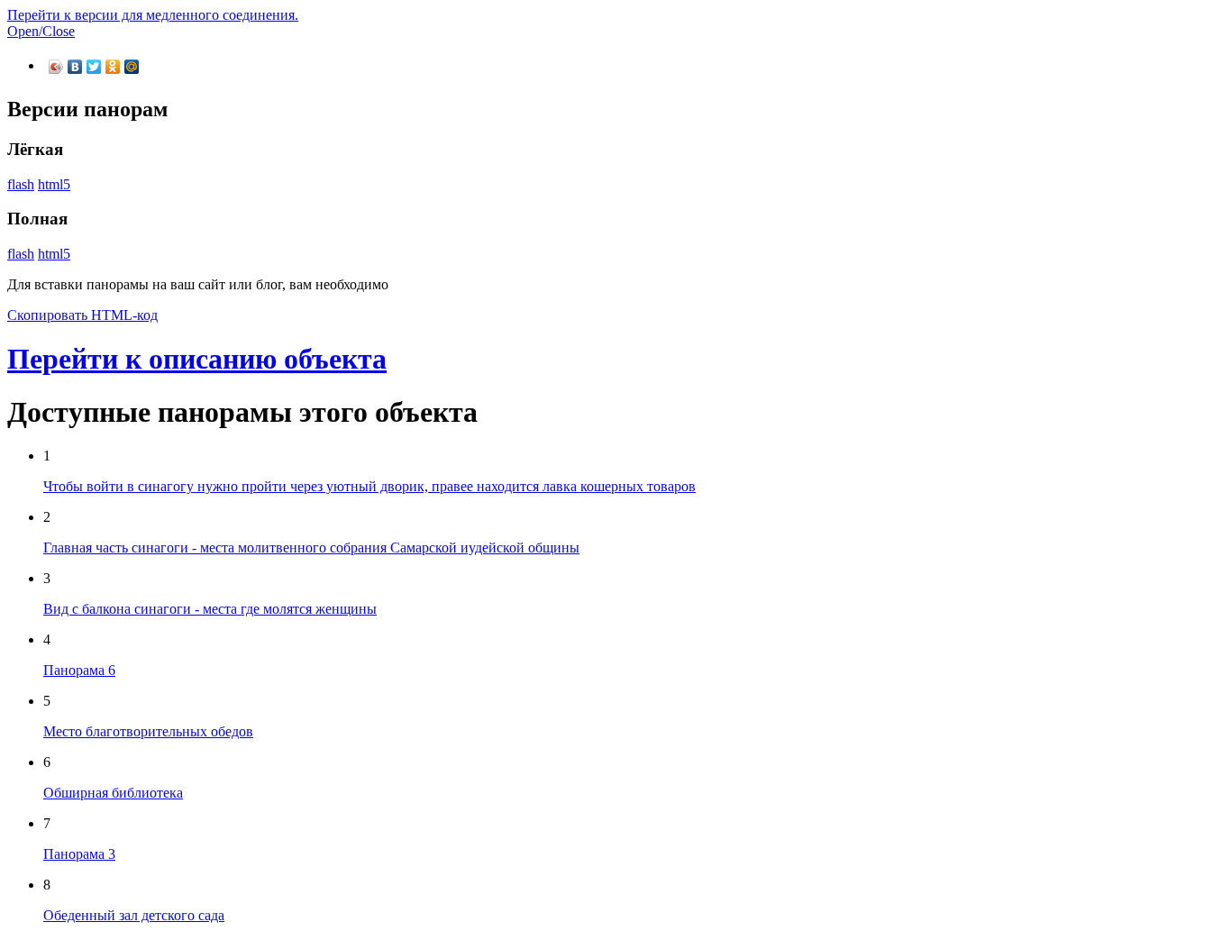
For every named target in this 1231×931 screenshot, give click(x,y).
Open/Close (41, 31)
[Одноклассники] (113, 66)
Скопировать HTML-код (82, 315)
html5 (54, 184)
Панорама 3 (79, 854)
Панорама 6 (79, 670)
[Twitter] (94, 66)
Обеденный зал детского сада (133, 915)
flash (20, 184)
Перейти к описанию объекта (197, 358)
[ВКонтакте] (75, 66)
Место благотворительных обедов (148, 731)
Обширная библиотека (113, 792)
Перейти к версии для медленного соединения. (152, 15)
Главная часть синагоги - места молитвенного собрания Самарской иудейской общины (311, 547)
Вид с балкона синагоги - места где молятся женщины (210, 608)
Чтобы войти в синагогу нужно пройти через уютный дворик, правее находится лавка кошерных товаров (369, 486)
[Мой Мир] (132, 66)
